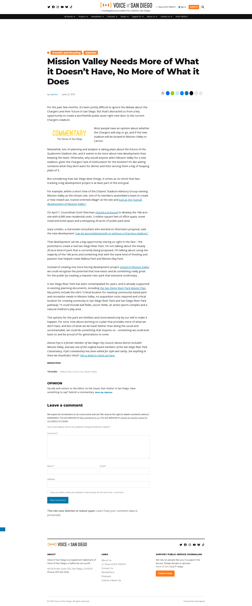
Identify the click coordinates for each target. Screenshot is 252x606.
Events (123, 16)
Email (103, 466)
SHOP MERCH (182, 16)
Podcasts (111, 16)
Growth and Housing (66, 52)
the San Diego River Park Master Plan (123, 288)
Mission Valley (90, 372)
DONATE (194, 7)
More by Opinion (103, 392)
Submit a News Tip (111, 580)
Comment (52, 433)
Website (51, 479)
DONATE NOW (165, 573)
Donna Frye (77, 372)
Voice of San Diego (165, 566)
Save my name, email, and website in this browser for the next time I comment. (87, 492)
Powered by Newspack (194, 601)
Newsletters (96, 16)
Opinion (90, 52)
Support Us (136, 16)
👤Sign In (182, 7)
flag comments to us (90, 417)
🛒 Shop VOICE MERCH (165, 7)
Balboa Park (65, 372)
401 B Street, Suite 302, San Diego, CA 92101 (70, 568)
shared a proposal (106, 212)
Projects (82, 16)
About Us (151, 16)
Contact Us (165, 16)
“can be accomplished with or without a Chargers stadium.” (111, 233)
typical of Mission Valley (134, 267)
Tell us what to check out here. (97, 355)
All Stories (68, 16)
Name (50, 466)
